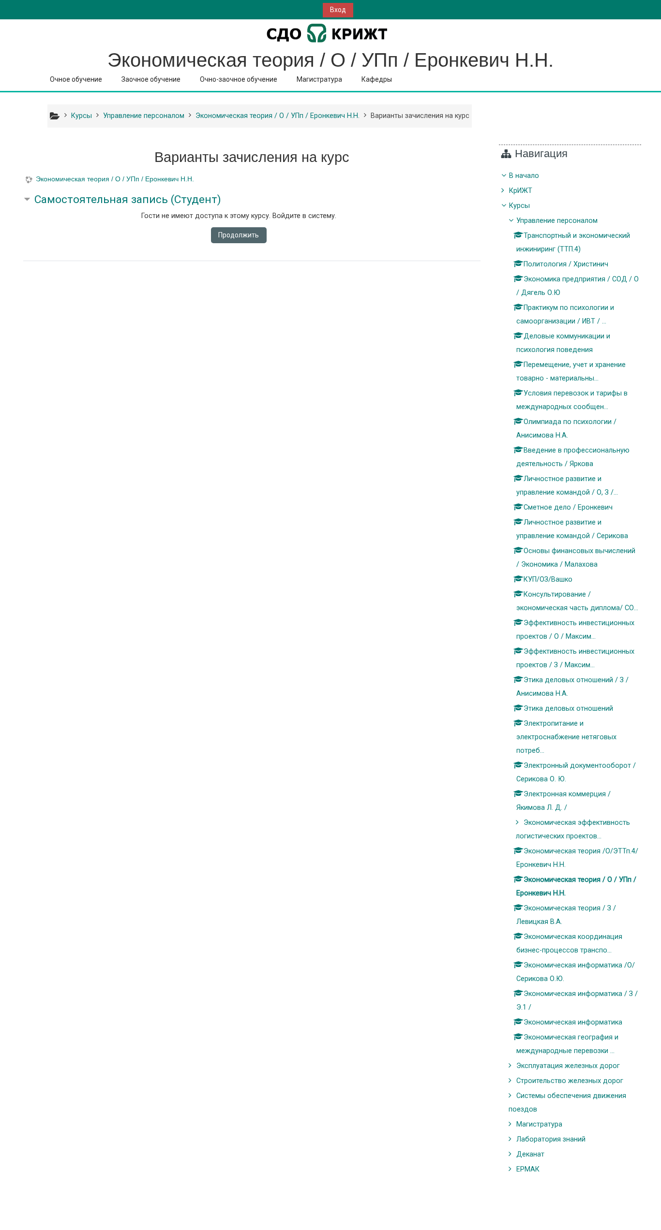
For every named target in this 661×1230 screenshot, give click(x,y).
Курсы (519, 206)
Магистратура (319, 79)
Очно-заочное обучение (238, 79)
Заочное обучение (150, 79)
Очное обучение (76, 79)
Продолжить (238, 235)
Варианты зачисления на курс (420, 116)
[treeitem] (570, 672)
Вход (338, 10)
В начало (524, 176)
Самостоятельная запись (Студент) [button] (127, 199)
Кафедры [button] (376, 79)
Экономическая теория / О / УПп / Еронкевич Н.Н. (115, 179)
